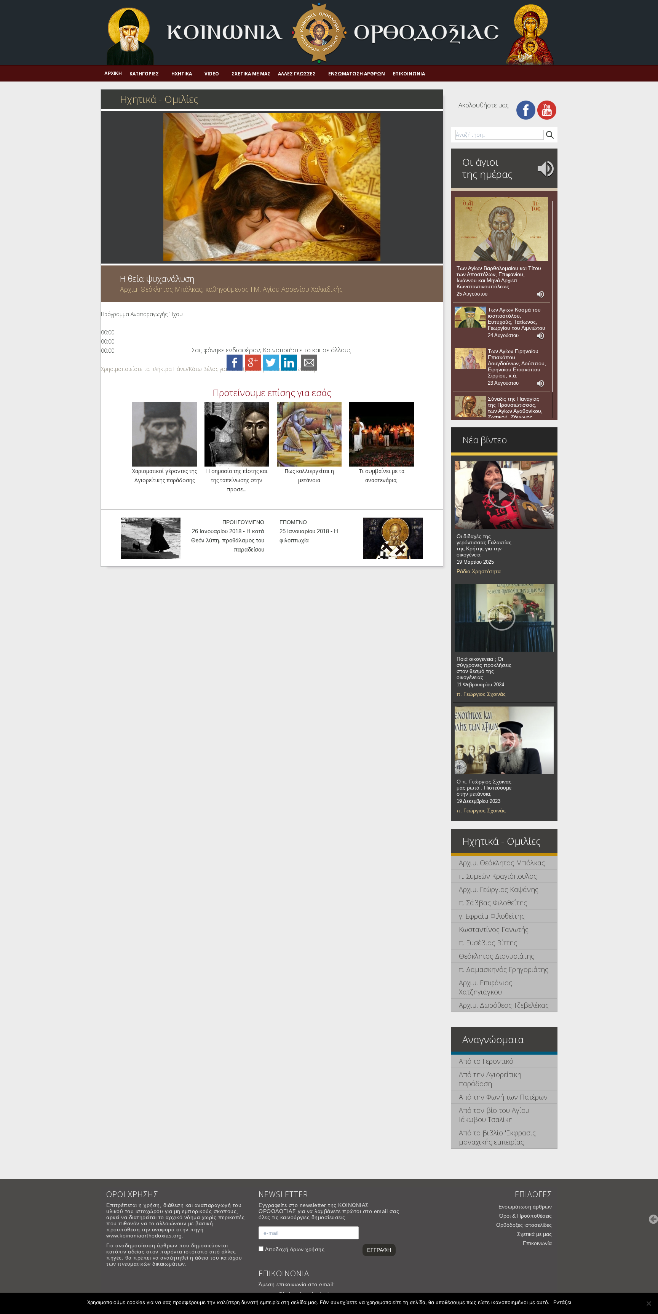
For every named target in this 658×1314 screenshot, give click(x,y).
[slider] (208, 368)
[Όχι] (648, 1303)
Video (211, 73)
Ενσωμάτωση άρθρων (356, 73)
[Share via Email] (309, 362)
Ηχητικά (181, 73)
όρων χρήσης (307, 1249)
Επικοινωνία (409, 73)
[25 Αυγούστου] (501, 229)
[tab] (504, 863)
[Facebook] (525, 109)
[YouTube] (546, 109)
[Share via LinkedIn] (289, 362)
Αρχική (113, 73)
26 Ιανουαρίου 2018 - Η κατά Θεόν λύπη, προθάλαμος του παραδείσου (227, 540)
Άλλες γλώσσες (297, 73)
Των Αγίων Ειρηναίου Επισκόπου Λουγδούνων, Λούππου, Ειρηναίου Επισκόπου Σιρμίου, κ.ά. (517, 363)
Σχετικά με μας (251, 73)
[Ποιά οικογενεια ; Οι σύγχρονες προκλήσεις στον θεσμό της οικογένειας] (504, 618)
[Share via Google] (253, 362)
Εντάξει (562, 1302)
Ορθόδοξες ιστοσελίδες (524, 1225)
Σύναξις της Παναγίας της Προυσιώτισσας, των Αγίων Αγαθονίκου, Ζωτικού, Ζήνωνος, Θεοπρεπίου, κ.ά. (515, 411)
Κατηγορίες (144, 73)
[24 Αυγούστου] (470, 317)
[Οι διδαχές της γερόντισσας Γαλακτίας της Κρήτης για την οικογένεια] (504, 495)
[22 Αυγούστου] (470, 406)
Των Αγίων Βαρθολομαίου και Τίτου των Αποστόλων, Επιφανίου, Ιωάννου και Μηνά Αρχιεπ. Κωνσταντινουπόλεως (499, 277)
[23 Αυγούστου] (470, 358)
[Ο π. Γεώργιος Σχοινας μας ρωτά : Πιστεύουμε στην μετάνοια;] (504, 740)
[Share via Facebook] (235, 362)
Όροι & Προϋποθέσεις (525, 1216)
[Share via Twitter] (271, 362)
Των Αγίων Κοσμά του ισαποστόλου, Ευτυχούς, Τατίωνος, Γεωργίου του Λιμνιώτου (516, 319)
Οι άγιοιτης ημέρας (487, 168)
